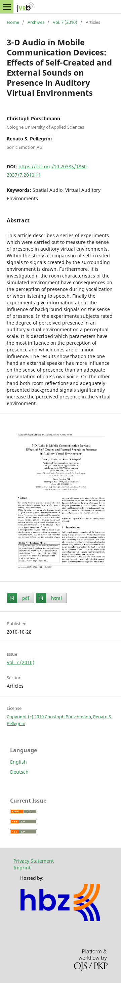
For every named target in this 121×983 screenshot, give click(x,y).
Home (13, 22)
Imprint (22, 867)
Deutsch (19, 772)
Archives (36, 22)
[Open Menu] (6, 6)
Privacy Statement (33, 861)
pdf (25, 598)
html (56, 598)
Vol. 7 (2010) (65, 22)
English (18, 762)
